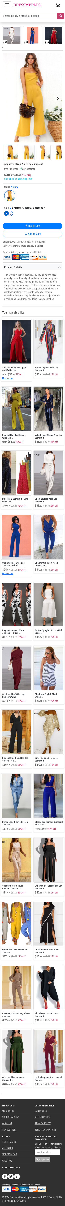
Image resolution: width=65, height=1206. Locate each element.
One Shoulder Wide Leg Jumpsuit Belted (13, 564)
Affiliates (7, 1148)
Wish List (7, 1123)
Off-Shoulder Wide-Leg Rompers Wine (13, 695)
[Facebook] (5, 1176)
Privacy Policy (43, 1123)
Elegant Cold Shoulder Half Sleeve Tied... (15, 759)
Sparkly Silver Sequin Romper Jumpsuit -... (12, 887)
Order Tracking (10, 1117)
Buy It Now (34, 226)
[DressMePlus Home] (27, 5)
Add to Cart (34, 234)
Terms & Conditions (45, 1129)
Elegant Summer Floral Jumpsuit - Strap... (13, 631)
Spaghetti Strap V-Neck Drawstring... (46, 564)
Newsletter (9, 1129)
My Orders (8, 1111)
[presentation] (2, 47)
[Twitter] (11, 1176)
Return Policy (42, 1117)
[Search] (60, 16)
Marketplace (9, 1154)
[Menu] (7, 4)
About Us (7, 1160)
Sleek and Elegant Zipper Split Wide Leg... (14, 369)
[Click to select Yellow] (9, 195)
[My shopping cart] (58, 5)
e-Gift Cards (9, 1142)
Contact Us (41, 1111)
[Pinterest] (17, 1176)
